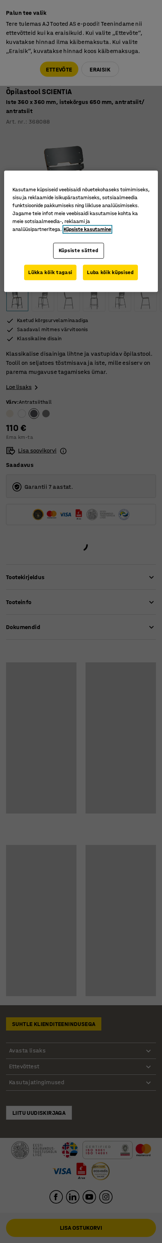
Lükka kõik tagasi (50, 272)
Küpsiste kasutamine (87, 229)
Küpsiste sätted (78, 250)
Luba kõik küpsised (110, 272)
